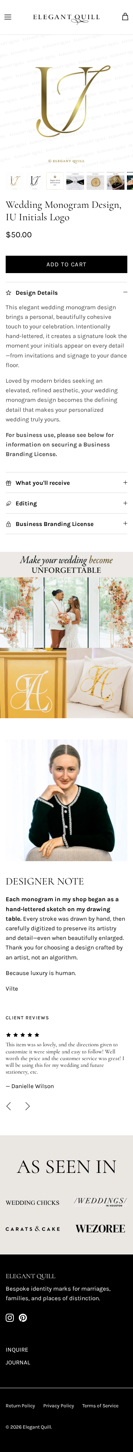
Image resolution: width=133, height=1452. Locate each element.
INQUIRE (17, 1349)
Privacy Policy (58, 1406)
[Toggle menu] (8, 17)
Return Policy (20, 1406)
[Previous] (8, 1106)
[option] (66, 101)
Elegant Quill (37, 1427)
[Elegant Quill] (66, 17)
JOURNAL (18, 1362)
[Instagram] (10, 1318)
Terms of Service (100, 1406)
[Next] (27, 1106)
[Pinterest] (23, 1318)
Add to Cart (66, 264)
